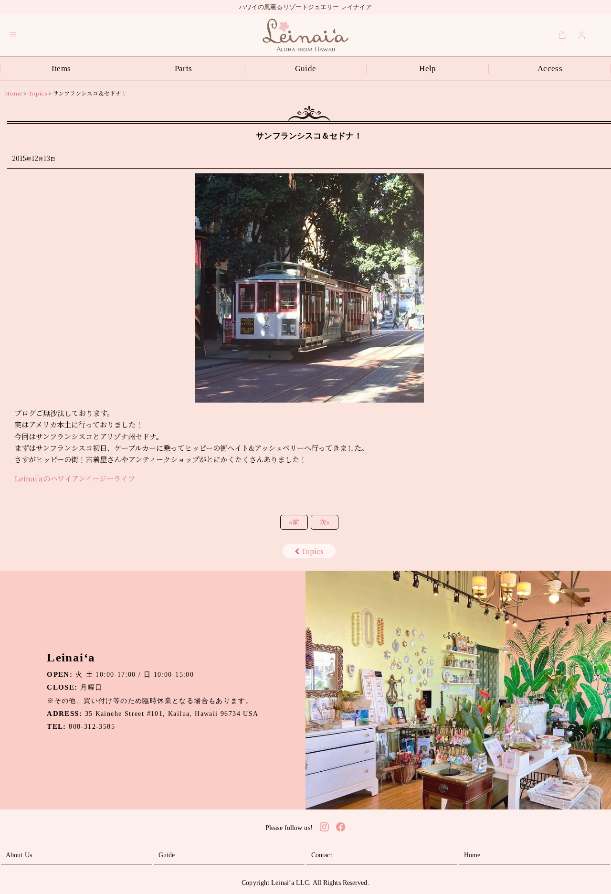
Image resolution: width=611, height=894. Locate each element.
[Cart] (562, 35)
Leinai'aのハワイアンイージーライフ (74, 478)
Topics (313, 551)
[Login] (581, 35)
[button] (13, 35)
